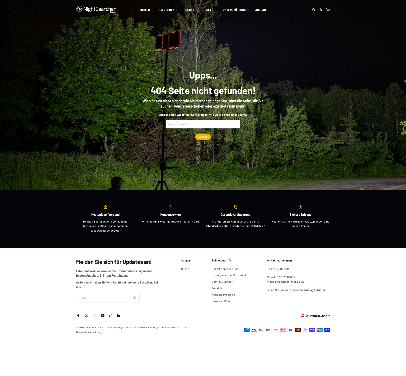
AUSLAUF (261, 10)
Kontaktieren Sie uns (225, 269)
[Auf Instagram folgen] (94, 315)
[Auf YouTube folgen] (102, 315)
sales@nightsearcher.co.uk (286, 281)
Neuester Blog (221, 301)
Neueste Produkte (223, 294)
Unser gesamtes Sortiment (229, 275)
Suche (185, 269)
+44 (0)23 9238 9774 (283, 277)
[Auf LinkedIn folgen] (119, 315)
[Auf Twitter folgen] (86, 315)
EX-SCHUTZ (166, 10)
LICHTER (144, 10)
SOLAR (209, 10)
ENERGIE (189, 10)
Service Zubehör (222, 281)
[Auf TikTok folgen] (110, 315)
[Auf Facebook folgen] (78, 315)
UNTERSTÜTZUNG (234, 10)
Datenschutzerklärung (88, 332)
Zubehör (217, 288)
